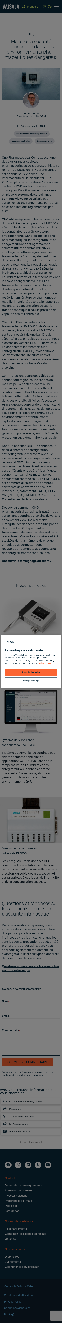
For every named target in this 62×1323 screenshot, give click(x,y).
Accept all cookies (31, 672)
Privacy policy (45, 663)
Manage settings (31, 681)
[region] (30, 661)
